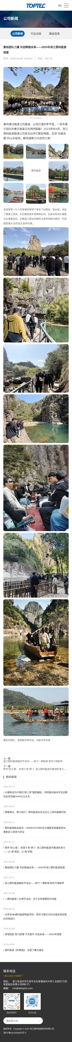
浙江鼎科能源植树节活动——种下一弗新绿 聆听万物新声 (33, 761)
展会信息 (54, 33)
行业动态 (36, 33)
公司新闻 (17, 33)
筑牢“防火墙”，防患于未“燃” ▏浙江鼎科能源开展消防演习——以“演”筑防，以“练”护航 (35, 769)
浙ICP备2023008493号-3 (14, 1032)
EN (59, 5)
